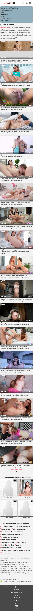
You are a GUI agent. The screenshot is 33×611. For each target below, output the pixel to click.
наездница (6, 553)
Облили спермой (17, 532)
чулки (28, 550)
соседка (18, 547)
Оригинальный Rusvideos (9, 8)
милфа (4, 545)
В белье (5, 532)
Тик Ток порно (5, 21)
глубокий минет (7, 547)
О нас (16, 595)
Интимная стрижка (8, 542)
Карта (16, 603)
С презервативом (8, 526)
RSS (16, 606)
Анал (2, 16)
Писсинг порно (6, 18)
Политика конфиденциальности (16, 587)
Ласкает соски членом (10, 537)
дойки (12, 545)
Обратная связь (16, 592)
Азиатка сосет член (9, 540)
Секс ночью (6, 529)
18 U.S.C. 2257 (16, 598)
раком (18, 545)
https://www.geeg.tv (7, 10)
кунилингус (22, 542)
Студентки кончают (24, 526)
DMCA (16, 600)
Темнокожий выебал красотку (12, 534)
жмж (2, 12)
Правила (16, 589)
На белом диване (19, 529)
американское (18, 550)
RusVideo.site (4, 27)
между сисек (6, 550)
